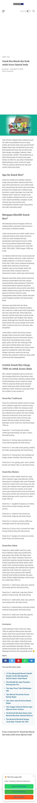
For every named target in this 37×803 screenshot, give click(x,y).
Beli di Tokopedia (19, 792)
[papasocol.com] (18, 4)
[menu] (4, 11)
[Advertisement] (18, 35)
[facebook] (5, 661)
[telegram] (31, 661)
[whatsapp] (25, 661)
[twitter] (12, 661)
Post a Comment (7, 71)
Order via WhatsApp (19, 786)
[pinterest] (18, 661)
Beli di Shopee (19, 797)
